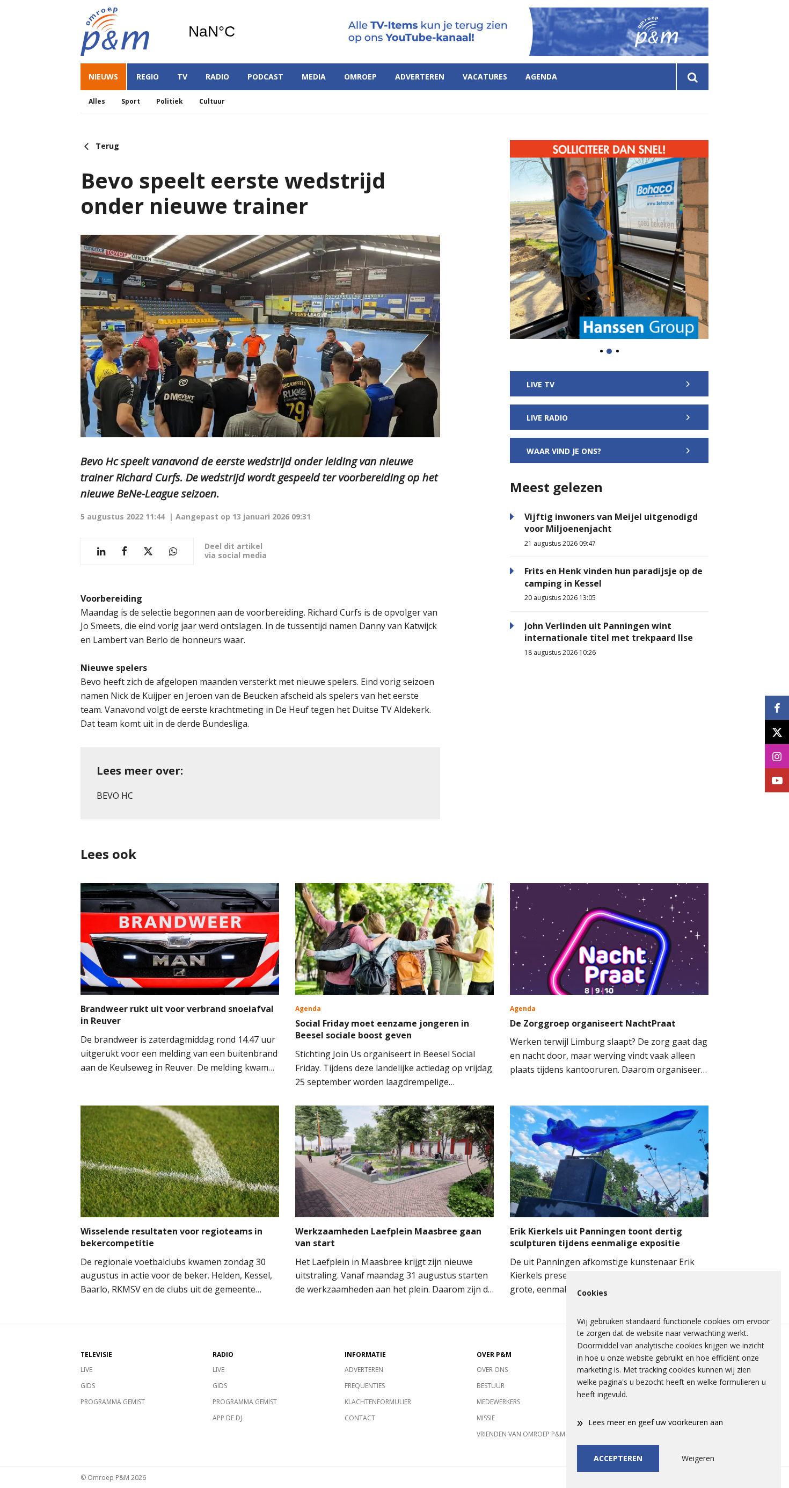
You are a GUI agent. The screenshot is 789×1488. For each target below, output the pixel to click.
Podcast (265, 76)
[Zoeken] (692, 76)
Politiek (169, 101)
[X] (777, 732)
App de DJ (227, 1417)
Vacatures (485, 76)
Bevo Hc (115, 795)
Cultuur (212, 101)
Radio (217, 76)
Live (86, 1369)
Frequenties (365, 1385)
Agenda (541, 76)
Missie (486, 1417)
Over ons (492, 1369)
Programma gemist (113, 1401)
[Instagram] (777, 756)
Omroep (360, 76)
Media (314, 76)
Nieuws (103, 76)
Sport (130, 101)
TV (182, 76)
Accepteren (618, 1458)
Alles (97, 101)
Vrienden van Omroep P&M (521, 1434)
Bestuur (491, 1385)
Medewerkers (498, 1401)
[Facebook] (777, 708)
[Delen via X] (148, 551)
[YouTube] (777, 780)
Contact (360, 1417)
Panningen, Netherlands (239, 31)
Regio (147, 76)
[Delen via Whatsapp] (173, 551)
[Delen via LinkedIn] (101, 551)
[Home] (126, 32)
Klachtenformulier (378, 1401)
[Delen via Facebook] (124, 551)
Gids (88, 1385)
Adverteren (419, 76)
